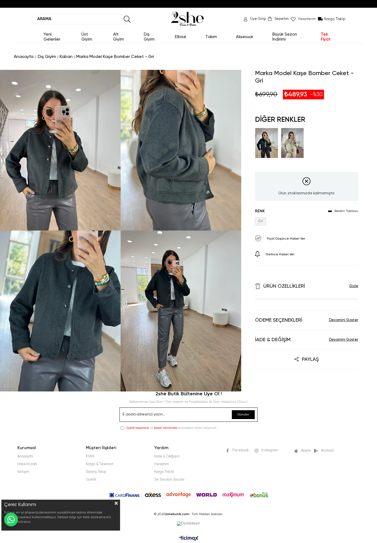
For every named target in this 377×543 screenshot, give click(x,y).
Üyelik (91, 479)
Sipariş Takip (96, 472)
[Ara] (127, 19)
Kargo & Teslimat (99, 464)
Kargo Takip (335, 19)
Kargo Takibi (164, 472)
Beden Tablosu (346, 211)
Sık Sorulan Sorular (169, 479)
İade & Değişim (273, 339)
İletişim (23, 472)
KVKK (90, 456)
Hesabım (161, 464)
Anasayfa (25, 456)
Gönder (243, 414)
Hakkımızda (27, 464)
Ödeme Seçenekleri (278, 320)
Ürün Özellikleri (284, 286)
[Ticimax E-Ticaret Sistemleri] (188, 539)
